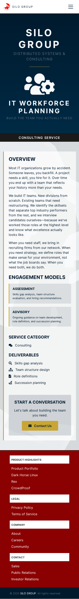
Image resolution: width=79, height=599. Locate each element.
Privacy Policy (22, 507)
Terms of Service (24, 514)
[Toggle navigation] (71, 7)
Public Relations (23, 573)
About (16, 533)
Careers (17, 540)
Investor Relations (25, 579)
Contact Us (42, 426)
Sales (15, 566)
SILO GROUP (28, 593)
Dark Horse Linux (24, 475)
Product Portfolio (24, 468)
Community (20, 547)
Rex (14, 481)
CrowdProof (20, 488)
